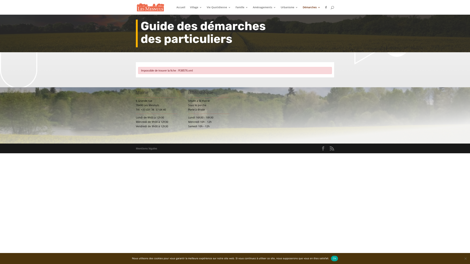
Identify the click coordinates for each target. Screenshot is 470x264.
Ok (334, 258)
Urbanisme (287, 7)
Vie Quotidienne (217, 7)
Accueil (180, 7)
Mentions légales (146, 148)
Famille (240, 7)
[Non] (465, 258)
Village (194, 7)
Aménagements (262, 7)
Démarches (310, 7)
